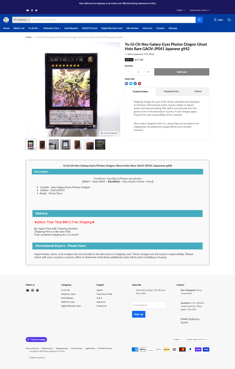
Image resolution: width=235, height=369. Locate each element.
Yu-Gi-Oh (33, 28)
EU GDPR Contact (105, 348)
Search (100, 290)
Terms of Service (32, 348)
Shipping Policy (171, 91)
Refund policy (47, 348)
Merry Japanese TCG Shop (141, 54)
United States (198, 10)
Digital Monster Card (111, 28)
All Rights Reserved (36, 357)
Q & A (99, 298)
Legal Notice (90, 348)
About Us (147, 28)
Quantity (129, 66)
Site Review (132, 28)
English (180, 10)
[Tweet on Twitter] (130, 83)
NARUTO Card (89, 28)
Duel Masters (71, 28)
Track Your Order (104, 294)
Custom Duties (140, 91)
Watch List (19, 28)
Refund (198, 91)
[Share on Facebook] (126, 83)
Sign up (138, 314)
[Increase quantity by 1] (148, 72)
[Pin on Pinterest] (139, 83)
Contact (160, 28)
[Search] (199, 20)
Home (6, 28)
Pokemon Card (51, 28)
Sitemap (173, 28)
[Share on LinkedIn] (135, 83)
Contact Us (102, 305)
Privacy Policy (76, 348)
